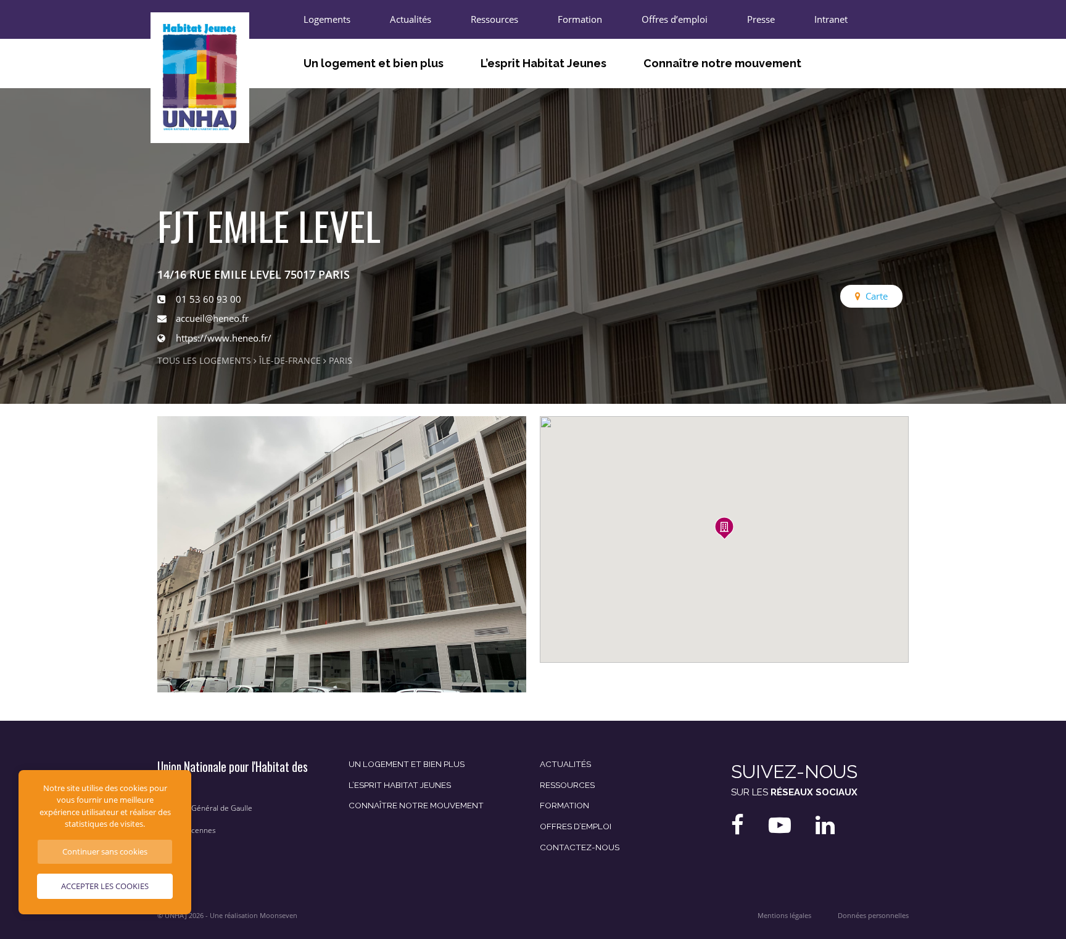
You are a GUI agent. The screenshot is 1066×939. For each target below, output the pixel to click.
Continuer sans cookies (104, 851)
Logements (327, 19)
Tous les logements (204, 360)
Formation (580, 19)
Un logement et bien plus (374, 63)
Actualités (410, 19)
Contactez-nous (579, 847)
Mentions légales (784, 915)
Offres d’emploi (675, 19)
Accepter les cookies (105, 886)
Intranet (831, 19)
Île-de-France (290, 360)
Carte (877, 296)
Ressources (494, 19)
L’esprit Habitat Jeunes (543, 63)
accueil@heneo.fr (212, 318)
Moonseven (278, 915)
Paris (340, 360)
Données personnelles (873, 915)
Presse (761, 19)
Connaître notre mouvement (722, 63)
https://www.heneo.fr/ (223, 338)
